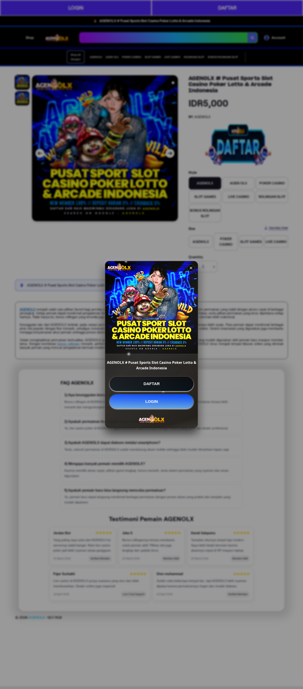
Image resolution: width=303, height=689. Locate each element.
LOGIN (151, 401)
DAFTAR (152, 384)
